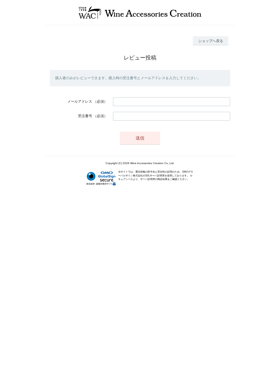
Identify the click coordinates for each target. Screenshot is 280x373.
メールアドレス (79, 101)
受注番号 (85, 116)
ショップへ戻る (210, 41)
